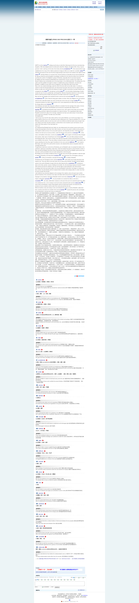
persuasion (41, 526)
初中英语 (89, 110)
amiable (39, 302)
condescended (42, 547)
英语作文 (89, 100)
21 (75, 162)
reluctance (41, 385)
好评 (80, 577)
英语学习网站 (90, 91)
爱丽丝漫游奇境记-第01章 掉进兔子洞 (95, 67)
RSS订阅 (100, 1)
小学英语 (89, 106)
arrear (40, 482)
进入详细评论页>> (81, 590)
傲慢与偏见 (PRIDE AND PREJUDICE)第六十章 (48, 558)
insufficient (41, 428)
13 (79, 132)
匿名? (53, 586)
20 (63, 159)
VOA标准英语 (90, 84)
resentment (41, 461)
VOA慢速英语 (90, 76)
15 (64, 136)
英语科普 (57, 7)
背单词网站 (90, 87)
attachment (41, 493)
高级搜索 (94, 3)
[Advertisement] (69, 21)
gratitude (40, 406)
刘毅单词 (89, 105)
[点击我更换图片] (45, 587)
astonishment (41, 503)
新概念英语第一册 (91, 93)
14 (62, 134)
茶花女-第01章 (91, 62)
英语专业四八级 (91, 108)
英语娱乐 (61, 7)
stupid (57, 9)
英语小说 (82, 7)
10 (52, 103)
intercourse (41, 514)
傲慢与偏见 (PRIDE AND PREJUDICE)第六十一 (95, 63)
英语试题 (74, 7)
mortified (40, 372)
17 (60, 155)
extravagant (41, 416)
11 (40, 109)
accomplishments (41, 360)
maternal (40, 279)
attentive (40, 472)
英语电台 (89, 89)
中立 (76, 577)
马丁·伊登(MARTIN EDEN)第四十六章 (95, 57)
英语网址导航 (90, 115)
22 (74, 176)
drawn (39, 349)
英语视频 (89, 85)
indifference (41, 451)
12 (65, 189)
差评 (85, 577)
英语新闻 (40, 7)
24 (41, 180)
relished (39, 312)
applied (40, 440)
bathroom (73, 9)
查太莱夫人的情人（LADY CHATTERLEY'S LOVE (95, 68)
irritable (39, 325)
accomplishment (41, 291)
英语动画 (89, 82)
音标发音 (89, 113)
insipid (39, 337)
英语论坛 (91, 7)
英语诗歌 (65, 7)
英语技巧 (87, 7)
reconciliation (41, 536)
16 (75, 141)
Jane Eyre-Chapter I (92, 60)
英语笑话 (53, 7)
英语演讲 (70, 7)
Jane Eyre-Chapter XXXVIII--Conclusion (95, 65)
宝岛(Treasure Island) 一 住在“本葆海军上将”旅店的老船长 (73, 558)
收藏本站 (100, 3)
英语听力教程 (90, 75)
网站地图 (94, 1)
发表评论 (57, 587)
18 (39, 157)
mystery (64, 9)
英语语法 (89, 98)
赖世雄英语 (90, 111)
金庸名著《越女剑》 (92, 58)
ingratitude (41, 395)
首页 (36, 7)
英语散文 (44, 7)
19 (64, 157)
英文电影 (89, 101)
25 (82, 182)
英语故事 (48, 7)
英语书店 (95, 7)
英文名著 (89, 103)
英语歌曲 (89, 80)
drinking (60, 9)
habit (77, 9)
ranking (68, 9)
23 (50, 178)
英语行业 (78, 7)
